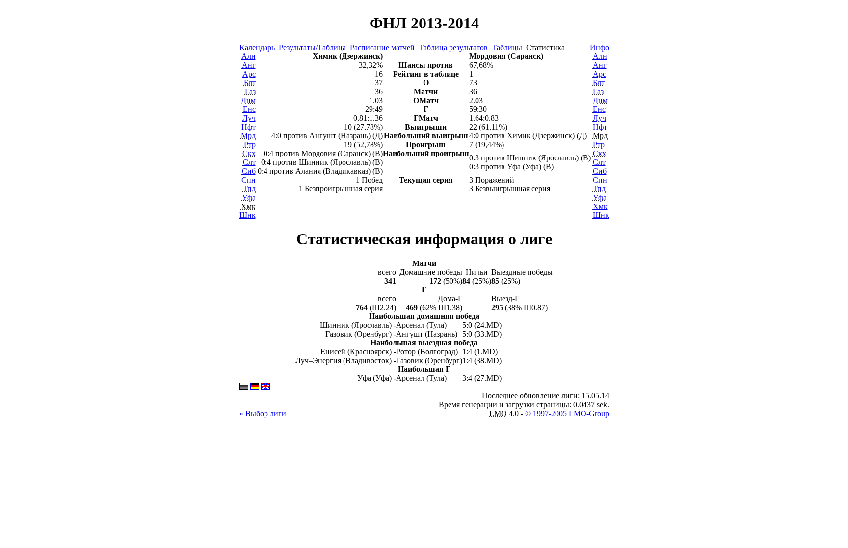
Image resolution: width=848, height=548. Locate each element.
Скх (249, 153)
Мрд (248, 135)
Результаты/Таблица (312, 47)
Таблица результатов (453, 47)
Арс (249, 74)
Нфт (248, 127)
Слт (249, 162)
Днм (248, 100)
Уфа (249, 197)
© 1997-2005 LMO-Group (567, 413)
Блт (250, 82)
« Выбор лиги (262, 413)
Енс (249, 109)
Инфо (599, 47)
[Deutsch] (254, 387)
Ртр (250, 144)
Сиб (249, 171)
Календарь (257, 47)
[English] (265, 387)
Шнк (247, 215)
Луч (249, 118)
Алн (248, 56)
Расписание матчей (382, 47)
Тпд (249, 188)
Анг (249, 65)
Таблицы (507, 47)
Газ (250, 91)
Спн (248, 180)
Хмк (600, 206)
